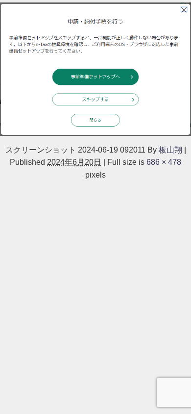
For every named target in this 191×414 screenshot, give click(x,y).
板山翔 (170, 150)
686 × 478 (163, 162)
